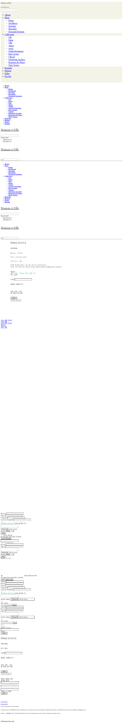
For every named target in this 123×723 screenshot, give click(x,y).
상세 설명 (4, 322)
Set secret (4, 603)
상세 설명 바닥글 (6, 323)
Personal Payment (16, 31)
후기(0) (3, 324)
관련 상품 (4, 327)
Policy (7, 73)
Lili (10, 37)
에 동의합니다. (14, 523)
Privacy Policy (4, 704)
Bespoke (8, 68)
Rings (11, 20)
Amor (11, 45)
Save (14, 605)
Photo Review (7, 535)
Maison (8, 70)
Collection (9, 34)
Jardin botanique (16, 51)
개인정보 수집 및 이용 (8, 523)
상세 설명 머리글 (6, 320)
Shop (7, 17)
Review (8, 76)
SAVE (3, 533)
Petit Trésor (13, 65)
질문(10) (3, 326)
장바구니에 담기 (6, 673)
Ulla (10, 42)
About (7, 14)
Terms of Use (4, 701)
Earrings (12, 26)
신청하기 (4, 693)
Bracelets (12, 28)
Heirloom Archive (16, 59)
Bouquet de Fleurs (16, 62)
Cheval (11, 56)
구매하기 (4, 633)
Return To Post (6, 623)
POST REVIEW (6, 538)
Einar (10, 40)
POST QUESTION (7, 579)
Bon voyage (13, 54)
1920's (10, 48)
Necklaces (12, 23)
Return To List (6, 605)
